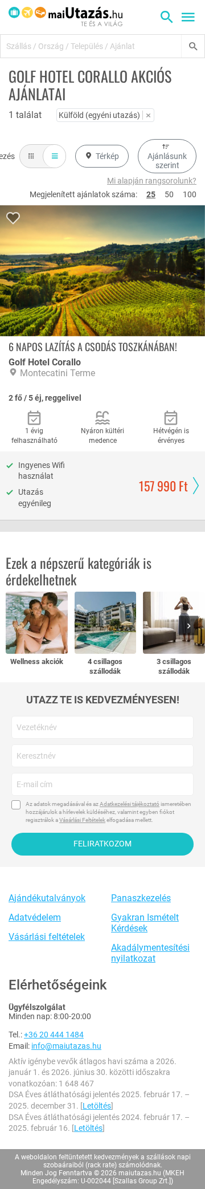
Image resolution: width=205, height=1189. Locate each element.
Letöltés (97, 1105)
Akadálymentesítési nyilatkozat (150, 953)
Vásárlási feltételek (47, 936)
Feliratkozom (102, 843)
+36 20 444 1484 (54, 1034)
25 (150, 194)
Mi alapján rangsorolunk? (151, 180)
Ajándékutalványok (47, 898)
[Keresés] (192, 46)
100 (189, 194)
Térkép (107, 156)
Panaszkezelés (141, 898)
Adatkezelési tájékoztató (129, 804)
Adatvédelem (35, 917)
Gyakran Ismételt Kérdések (145, 923)
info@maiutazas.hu (66, 1045)
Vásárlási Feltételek (82, 820)
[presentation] (191, 627)
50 (169, 194)
